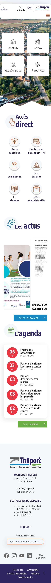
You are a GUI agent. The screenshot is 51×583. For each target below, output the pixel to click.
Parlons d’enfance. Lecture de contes (31, 365)
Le (14, 198)
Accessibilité (32, 569)
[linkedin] (29, 556)
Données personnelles (17, 573)
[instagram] (14, 556)
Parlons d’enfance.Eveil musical (29, 379)
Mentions (35, 573)
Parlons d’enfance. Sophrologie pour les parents (31, 393)
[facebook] (6, 556)
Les (14, 175)
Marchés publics (25, 577)
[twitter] (21, 555)
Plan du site (18, 569)
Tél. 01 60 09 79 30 (25, 491)
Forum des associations (27, 351)
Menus (14, 151)
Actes (37, 198)
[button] (4, 8)
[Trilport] (42, 8)
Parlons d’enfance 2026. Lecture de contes (30, 408)
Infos (36, 175)
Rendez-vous (36, 151)
